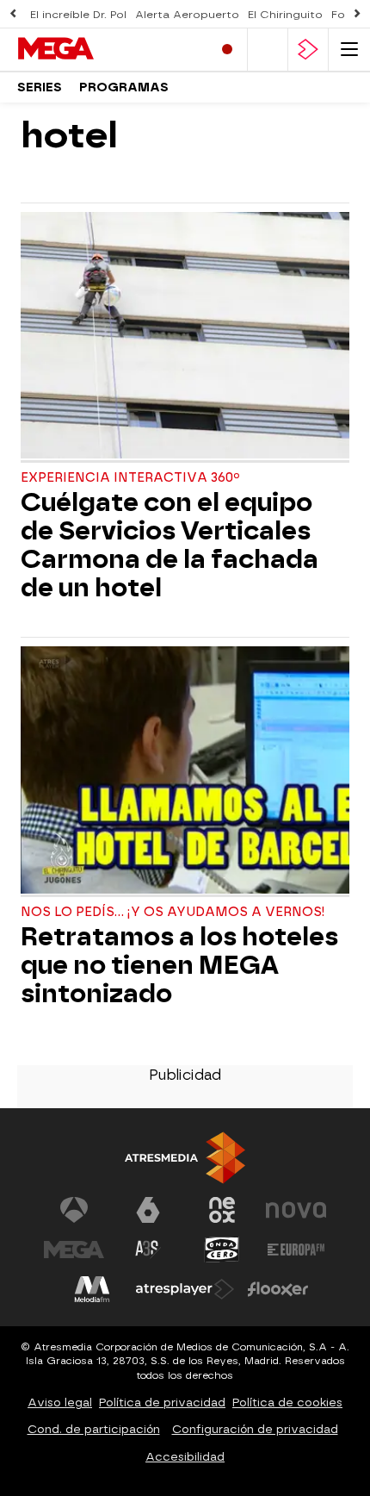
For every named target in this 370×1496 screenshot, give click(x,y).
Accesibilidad (185, 1456)
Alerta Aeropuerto (187, 15)
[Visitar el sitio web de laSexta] (148, 1210)
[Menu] (349, 49)
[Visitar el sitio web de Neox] (222, 1210)
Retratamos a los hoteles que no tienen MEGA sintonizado (179, 965)
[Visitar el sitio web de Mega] (74, 1249)
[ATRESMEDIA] (185, 1157)
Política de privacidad (162, 1402)
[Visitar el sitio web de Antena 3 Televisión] (74, 1210)
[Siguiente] (357, 14)
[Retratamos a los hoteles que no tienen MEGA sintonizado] (185, 771)
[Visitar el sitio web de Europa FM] (296, 1249)
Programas (124, 87)
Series (39, 87)
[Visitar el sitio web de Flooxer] (278, 1289)
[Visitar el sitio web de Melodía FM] (92, 1289)
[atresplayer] (308, 49)
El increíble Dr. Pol (78, 15)
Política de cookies (287, 1402)
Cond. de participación (94, 1429)
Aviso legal (60, 1402)
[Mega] (90, 49)
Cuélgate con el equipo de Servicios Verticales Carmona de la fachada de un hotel (169, 545)
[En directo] (227, 49)
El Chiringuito (285, 15)
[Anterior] (13, 14)
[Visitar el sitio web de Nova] (296, 1210)
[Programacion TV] (267, 49)
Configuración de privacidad (255, 1429)
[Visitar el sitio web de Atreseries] (148, 1249)
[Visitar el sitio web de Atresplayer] (185, 1289)
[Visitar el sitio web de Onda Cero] (222, 1249)
